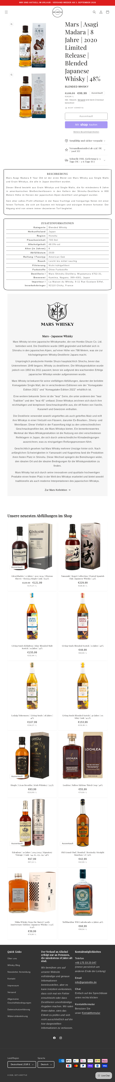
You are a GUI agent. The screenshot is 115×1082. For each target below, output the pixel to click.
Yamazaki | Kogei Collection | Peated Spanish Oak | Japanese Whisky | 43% (82, 577)
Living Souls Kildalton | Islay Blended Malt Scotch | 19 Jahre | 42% (32, 647)
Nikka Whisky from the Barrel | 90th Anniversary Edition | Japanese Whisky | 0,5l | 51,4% (32, 924)
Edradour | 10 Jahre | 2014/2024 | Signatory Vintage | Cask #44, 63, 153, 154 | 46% (32, 853)
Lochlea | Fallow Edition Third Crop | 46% (83, 785)
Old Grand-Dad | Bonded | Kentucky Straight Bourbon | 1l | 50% (82, 853)
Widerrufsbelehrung (17, 1016)
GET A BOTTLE (21, 1075)
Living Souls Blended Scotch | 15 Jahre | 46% (83, 646)
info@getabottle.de (86, 982)
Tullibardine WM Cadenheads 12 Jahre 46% (82, 922)
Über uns (12, 958)
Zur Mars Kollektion (56, 490)
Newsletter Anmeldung (19, 972)
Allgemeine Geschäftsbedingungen (19, 1001)
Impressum (13, 985)
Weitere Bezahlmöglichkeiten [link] (86, 132)
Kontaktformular (91, 1013)
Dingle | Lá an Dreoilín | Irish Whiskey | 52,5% (32, 785)
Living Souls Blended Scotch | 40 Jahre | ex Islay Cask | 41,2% (82, 716)
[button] (6, 12)
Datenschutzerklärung (18, 1009)
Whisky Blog (13, 965)
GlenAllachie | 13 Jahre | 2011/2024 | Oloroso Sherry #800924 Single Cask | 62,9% (32, 577)
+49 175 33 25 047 (85, 962)
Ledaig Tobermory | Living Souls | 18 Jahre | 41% (32, 716)
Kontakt (11, 978)
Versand (81, 100)
